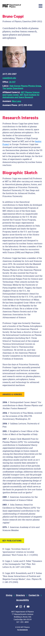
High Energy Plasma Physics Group (25, 85)
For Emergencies (22, 630)
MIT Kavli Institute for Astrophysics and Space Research (20, 96)
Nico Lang (16, 101)
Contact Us (34, 595)
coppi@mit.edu (9, 78)
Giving (9, 595)
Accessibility (22, 600)
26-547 (12, 82)
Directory (20, 595)
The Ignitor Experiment (12, 88)
